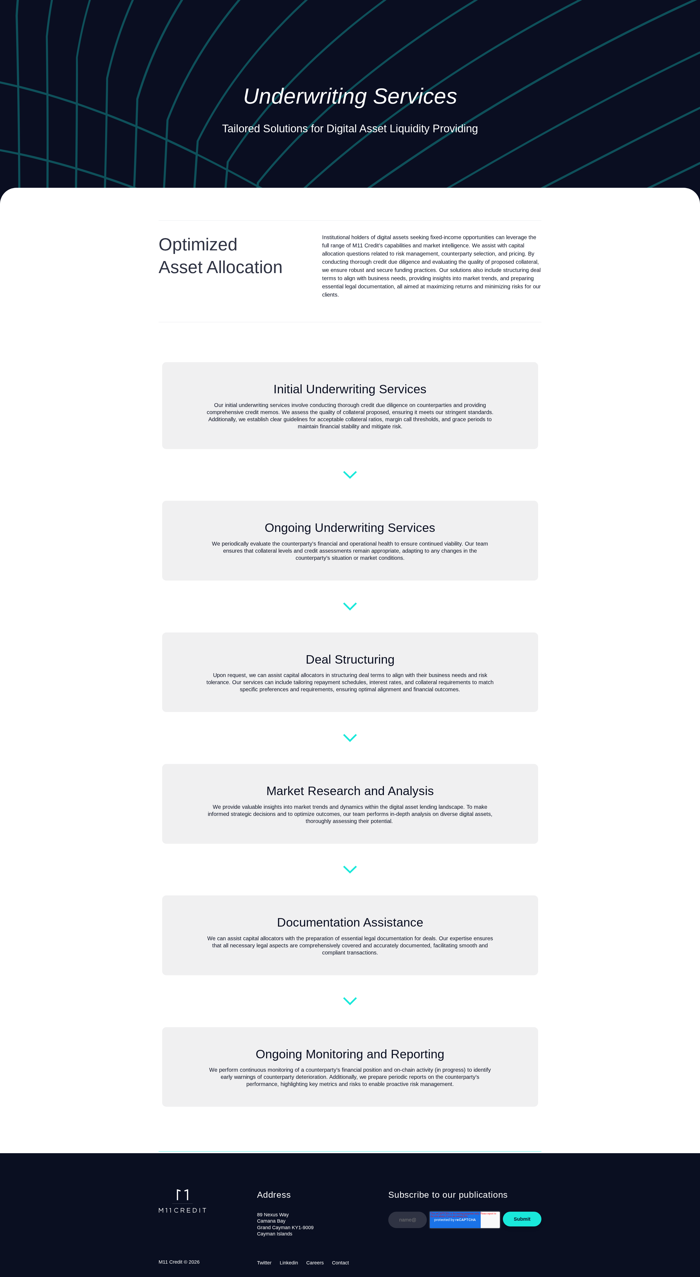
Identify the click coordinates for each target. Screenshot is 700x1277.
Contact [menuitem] (340, 1262)
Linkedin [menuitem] (289, 1262)
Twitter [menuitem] (264, 1262)
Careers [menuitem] (315, 1262)
